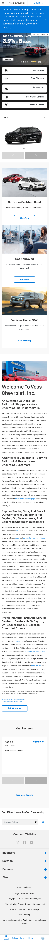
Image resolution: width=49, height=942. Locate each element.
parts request (36, 666)
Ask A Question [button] (15, 708)
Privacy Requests (25, 904)
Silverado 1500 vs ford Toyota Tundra (13, 699)
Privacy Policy (11, 904)
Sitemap (13, 910)
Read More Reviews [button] (24, 795)
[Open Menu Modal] (3, 3)
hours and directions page (25, 499)
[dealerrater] (17, 842)
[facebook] (24, 842)
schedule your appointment (35, 652)
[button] (21, 62)
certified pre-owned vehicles (34, 538)
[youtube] (31, 842)
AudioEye (35, 910)
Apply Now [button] (24, 279)
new (17, 531)
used (17, 538)
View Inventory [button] (24, 341)
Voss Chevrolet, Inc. (33, 899)
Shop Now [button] (24, 218)
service (17, 641)
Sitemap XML (24, 910)
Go (43, 822)
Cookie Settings (24, 915)
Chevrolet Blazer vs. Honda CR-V (12, 701)
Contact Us (39, 904)
